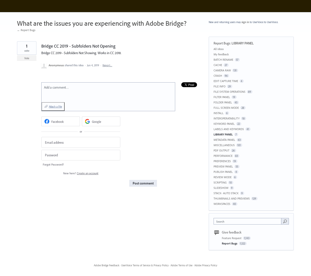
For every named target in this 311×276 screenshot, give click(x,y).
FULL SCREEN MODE (226, 107)
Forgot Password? (53, 164)
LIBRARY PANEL (243, 43)
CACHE (218, 65)
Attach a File (55, 106)
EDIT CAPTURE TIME (226, 81)
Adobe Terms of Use (181, 265)
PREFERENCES (222, 161)
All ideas (219, 49)
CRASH (218, 75)
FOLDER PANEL (223, 102)
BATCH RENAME (223, 59)
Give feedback (232, 232)
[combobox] (248, 221)
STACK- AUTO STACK (226, 193)
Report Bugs (222, 43)
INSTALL (219, 113)
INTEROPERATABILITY (227, 118)
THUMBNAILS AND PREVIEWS (232, 198)
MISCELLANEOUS (224, 145)
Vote (26, 58)
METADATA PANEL (224, 140)
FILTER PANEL (222, 97)
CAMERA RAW (222, 70)
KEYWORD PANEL (224, 123)
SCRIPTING (220, 182)
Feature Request (232, 238)
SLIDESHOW (221, 188)
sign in (245, 22)
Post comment (143, 183)
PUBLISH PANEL (223, 172)
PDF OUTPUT (221, 150)
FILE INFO (219, 86)
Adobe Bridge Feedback (106, 265)
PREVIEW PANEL (223, 166)
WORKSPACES (222, 204)
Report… (107, 65)
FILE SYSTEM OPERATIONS (229, 91)
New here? (80, 173)
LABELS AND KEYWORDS (229, 129)
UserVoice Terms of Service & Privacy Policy (145, 265)
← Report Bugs (26, 30)
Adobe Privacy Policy (205, 265)
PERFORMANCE (223, 156)
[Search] (285, 221)
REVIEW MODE (223, 177)
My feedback (221, 54)
